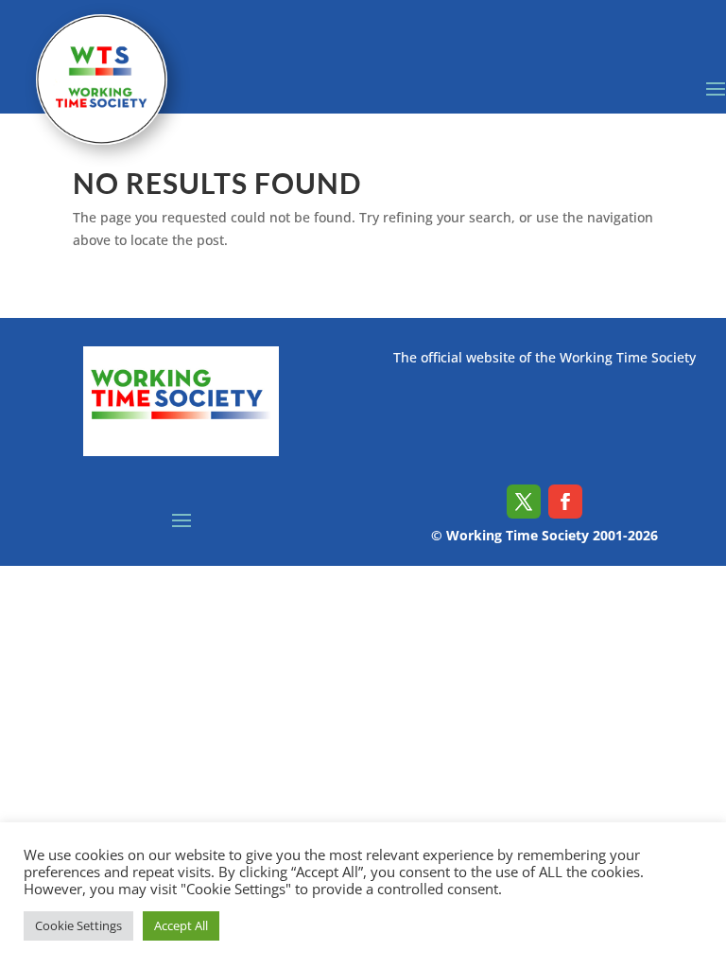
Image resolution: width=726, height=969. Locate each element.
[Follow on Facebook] (565, 501)
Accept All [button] (181, 925)
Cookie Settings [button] (78, 925)
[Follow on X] (524, 501)
